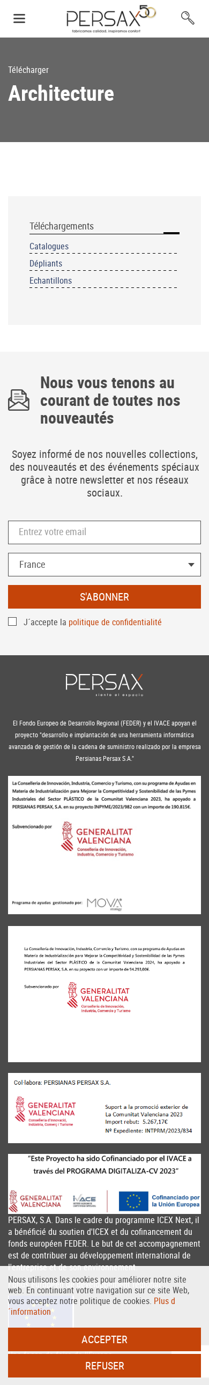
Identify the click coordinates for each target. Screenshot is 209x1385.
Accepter (104, 1339)
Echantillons (50, 280)
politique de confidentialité (115, 622)
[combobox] (104, 564)
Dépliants (45, 263)
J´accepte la (93, 622)
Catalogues (49, 246)
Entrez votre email (52, 531)
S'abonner (104, 596)
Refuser (104, 1365)
